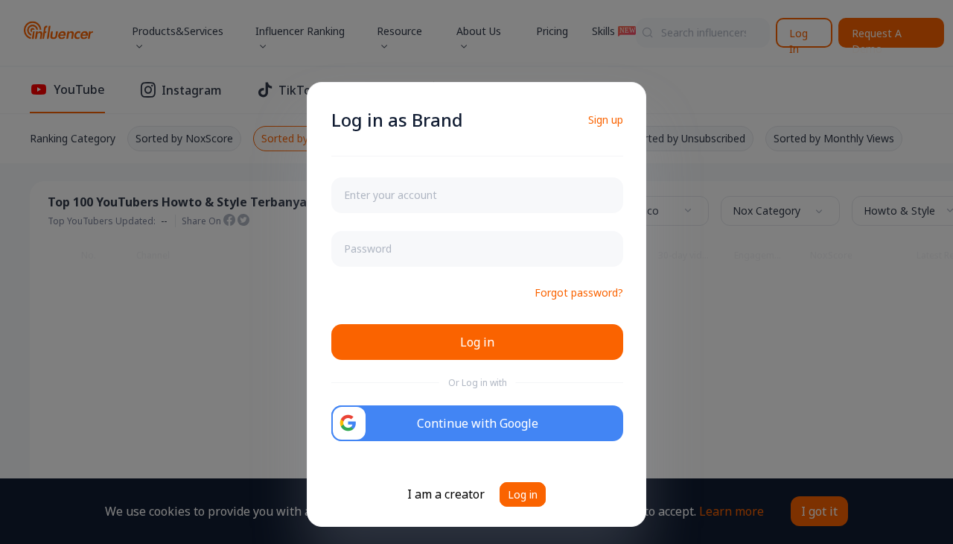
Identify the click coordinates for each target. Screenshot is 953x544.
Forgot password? (579, 292)
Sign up (605, 120)
